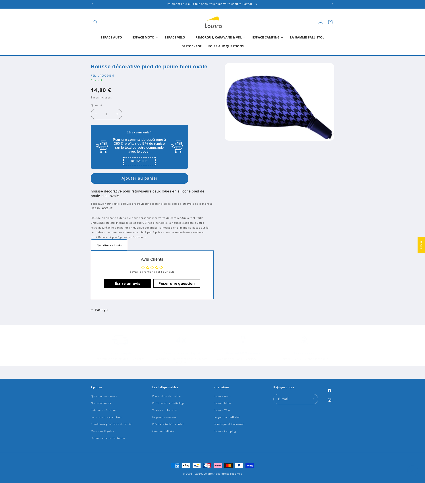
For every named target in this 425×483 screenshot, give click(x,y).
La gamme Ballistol (227, 417)
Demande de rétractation (108, 438)
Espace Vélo (222, 410)
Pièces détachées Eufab (168, 424)
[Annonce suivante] (333, 4)
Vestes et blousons (165, 410)
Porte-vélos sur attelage (168, 403)
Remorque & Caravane (229, 424)
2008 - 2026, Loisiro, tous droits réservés (213, 473)
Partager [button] (102, 310)
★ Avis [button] (421, 245)
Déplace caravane (164, 417)
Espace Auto (222, 396)
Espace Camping (225, 431)
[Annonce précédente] (92, 4)
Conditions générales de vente (111, 424)
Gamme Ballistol (163, 431)
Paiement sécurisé (103, 410)
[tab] (109, 244)
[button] (95, 22)
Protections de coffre (166, 396)
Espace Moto (222, 403)
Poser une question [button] (176, 283)
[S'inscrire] (313, 399)
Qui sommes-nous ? (104, 396)
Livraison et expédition (106, 417)
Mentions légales (102, 431)
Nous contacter (101, 403)
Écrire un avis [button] (127, 283)
